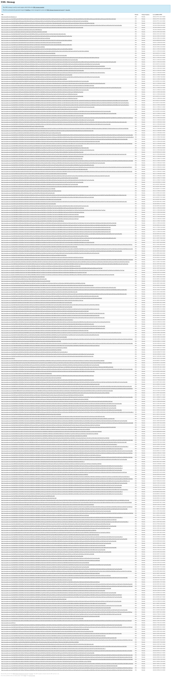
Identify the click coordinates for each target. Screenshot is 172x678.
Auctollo (68, 10)
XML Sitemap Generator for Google (55, 10)
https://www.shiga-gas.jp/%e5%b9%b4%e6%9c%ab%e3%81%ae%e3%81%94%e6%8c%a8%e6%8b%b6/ (23, 276)
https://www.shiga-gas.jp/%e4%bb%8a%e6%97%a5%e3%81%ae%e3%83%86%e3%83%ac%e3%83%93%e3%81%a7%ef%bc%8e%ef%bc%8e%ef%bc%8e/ (33, 33)
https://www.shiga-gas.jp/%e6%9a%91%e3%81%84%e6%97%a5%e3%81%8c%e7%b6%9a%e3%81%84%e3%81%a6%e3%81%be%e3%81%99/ (31, 42)
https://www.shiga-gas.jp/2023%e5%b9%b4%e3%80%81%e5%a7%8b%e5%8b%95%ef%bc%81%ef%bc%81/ (24, 278)
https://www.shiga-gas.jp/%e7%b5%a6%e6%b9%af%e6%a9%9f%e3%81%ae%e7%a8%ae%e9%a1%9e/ (22, 126)
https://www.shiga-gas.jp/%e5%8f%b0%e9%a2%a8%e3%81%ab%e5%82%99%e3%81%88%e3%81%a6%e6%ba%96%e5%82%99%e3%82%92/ (31, 190)
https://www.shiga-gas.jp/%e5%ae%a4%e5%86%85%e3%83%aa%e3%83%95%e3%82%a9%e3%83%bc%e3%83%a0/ (25, 38)
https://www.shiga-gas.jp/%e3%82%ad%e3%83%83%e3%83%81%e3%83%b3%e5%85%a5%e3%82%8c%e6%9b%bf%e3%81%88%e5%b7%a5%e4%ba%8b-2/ (34, 352)
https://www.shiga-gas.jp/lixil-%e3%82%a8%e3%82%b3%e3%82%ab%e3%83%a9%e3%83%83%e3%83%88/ (24, 31)
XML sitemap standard (38, 7)
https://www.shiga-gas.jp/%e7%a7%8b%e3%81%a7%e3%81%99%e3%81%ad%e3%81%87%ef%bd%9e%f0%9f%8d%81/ (26, 373)
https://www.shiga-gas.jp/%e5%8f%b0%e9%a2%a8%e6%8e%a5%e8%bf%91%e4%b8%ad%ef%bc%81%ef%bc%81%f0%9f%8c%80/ (29, 498)
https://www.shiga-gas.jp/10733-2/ (8, 622)
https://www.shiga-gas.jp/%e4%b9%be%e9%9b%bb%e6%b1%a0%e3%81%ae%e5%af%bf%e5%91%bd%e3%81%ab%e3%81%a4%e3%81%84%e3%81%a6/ (33, 599)
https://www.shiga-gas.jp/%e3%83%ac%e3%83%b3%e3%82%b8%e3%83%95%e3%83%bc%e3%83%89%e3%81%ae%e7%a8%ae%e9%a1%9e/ (31, 132)
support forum (32, 675)
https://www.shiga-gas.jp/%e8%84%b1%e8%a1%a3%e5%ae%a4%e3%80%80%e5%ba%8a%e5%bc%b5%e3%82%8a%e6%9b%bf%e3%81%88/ (31, 341)
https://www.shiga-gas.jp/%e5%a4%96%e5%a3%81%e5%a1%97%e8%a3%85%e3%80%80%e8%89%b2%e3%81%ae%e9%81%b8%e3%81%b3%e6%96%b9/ (34, 173)
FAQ (25, 675)
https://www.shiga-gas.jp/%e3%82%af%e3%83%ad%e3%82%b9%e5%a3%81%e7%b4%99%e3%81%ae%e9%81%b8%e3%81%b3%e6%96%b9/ (31, 377)
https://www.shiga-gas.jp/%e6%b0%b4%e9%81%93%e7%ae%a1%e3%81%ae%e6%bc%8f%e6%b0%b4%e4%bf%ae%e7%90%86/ (28, 188)
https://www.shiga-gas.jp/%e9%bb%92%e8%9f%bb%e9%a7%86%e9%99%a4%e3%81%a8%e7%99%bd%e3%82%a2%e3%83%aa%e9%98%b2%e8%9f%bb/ (34, 255)
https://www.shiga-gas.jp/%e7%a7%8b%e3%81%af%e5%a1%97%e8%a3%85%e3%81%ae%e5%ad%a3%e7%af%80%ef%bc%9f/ (28, 496)
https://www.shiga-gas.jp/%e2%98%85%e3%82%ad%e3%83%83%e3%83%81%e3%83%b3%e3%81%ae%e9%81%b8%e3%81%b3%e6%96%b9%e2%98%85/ (34, 347)
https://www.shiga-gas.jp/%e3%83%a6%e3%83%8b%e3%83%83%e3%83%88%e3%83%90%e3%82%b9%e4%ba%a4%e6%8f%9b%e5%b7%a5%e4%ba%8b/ (34, 55)
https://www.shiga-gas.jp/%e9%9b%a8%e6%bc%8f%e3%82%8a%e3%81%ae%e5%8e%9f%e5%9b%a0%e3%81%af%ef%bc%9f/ (28, 192)
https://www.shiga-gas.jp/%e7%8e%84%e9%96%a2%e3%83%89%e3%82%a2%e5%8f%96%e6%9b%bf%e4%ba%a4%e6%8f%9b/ (28, 53)
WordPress (27, 10)
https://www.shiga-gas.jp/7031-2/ (8, 358)
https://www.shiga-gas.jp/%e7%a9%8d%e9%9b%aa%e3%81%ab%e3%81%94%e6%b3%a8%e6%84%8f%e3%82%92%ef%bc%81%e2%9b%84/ (31, 414)
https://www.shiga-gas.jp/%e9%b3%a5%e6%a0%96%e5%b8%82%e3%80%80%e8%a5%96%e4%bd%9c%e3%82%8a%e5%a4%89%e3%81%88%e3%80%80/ (34, 79)
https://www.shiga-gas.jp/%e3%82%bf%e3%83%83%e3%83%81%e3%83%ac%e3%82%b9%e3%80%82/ (23, 46)
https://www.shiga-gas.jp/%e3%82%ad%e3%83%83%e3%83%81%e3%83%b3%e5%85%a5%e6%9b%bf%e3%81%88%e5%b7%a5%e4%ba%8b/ (31, 199)
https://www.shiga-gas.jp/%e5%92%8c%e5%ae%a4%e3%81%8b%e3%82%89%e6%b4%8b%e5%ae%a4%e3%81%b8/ (25, 281)
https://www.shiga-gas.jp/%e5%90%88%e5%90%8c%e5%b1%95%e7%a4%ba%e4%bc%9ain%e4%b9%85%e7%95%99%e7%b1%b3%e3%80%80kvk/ (32, 220)
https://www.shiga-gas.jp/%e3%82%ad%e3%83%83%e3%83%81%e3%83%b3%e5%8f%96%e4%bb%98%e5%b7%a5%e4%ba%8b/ (28, 203)
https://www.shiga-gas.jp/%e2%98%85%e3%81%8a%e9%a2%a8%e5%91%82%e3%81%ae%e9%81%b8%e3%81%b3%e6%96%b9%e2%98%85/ (31, 349)
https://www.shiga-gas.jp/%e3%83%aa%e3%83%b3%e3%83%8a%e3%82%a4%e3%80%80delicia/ (21, 29)
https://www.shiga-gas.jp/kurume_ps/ (9, 16)
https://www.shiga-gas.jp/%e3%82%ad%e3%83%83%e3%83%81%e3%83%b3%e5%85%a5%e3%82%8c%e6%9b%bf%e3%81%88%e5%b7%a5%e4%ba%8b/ (34, 336)
